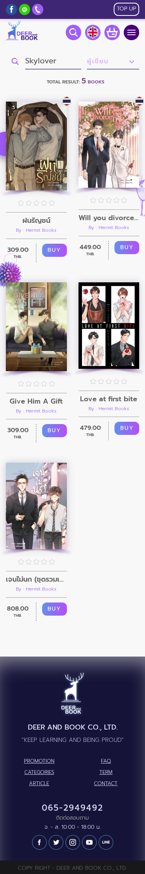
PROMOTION (39, 761)
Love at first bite (108, 398)
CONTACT (106, 783)
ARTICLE (39, 783)
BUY (54, 250)
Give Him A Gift (36, 401)
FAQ (106, 761)
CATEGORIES (39, 772)
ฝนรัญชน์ (36, 220)
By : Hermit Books (36, 230)
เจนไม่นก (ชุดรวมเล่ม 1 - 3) (36, 579)
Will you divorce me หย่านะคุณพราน (109, 217)
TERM (106, 772)
